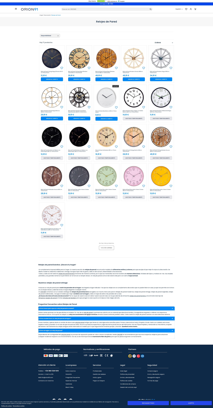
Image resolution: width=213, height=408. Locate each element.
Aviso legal (123, 371)
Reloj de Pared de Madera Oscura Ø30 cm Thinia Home (51, 190)
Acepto (191, 403)
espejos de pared (51, 298)
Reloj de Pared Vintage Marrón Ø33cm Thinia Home (132, 151)
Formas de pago (152, 381)
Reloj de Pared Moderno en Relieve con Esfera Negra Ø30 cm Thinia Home (50, 151)
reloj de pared (88, 312)
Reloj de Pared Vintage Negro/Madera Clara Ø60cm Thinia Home (77, 72)
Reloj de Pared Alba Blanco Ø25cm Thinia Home (105, 111)
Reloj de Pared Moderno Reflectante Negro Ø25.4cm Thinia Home (160, 111)
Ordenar (164, 43)
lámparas (42, 298)
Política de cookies (126, 381)
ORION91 (43, 292)
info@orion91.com (47, 377)
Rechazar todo (148, 403)
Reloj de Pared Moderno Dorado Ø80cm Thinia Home (133, 72)
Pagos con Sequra (99, 381)
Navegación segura (153, 377)
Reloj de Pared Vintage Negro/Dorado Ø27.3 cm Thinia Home (52, 72)
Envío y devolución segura (155, 374)
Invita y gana (97, 377)
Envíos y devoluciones (127, 377)
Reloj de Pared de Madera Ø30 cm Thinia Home (105, 151)
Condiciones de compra (128, 384)
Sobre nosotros (71, 371)
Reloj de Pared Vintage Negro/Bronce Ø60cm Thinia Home (50, 111)
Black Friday (69, 387)
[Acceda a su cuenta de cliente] (190, 10)
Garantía (69, 374)
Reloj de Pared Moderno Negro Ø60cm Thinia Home (159, 72)
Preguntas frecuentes (73, 377)
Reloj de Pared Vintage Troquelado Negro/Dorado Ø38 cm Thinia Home (77, 111)
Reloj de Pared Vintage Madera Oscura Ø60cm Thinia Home (160, 151)
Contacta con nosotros (46, 381)
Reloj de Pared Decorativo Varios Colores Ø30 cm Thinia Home (78, 190)
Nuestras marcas (71, 381)
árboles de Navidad (69, 298)
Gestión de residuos (99, 374)
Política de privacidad (127, 374)
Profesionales (97, 371)
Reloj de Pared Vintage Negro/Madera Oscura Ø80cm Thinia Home (105, 72)
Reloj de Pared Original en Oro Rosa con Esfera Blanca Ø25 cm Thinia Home (51, 229)
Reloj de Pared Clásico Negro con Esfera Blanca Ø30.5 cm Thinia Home (133, 111)
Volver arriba (106, 248)
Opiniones (69, 384)
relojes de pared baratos (66, 274)
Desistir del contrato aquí (128, 387)
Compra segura (152, 371)
